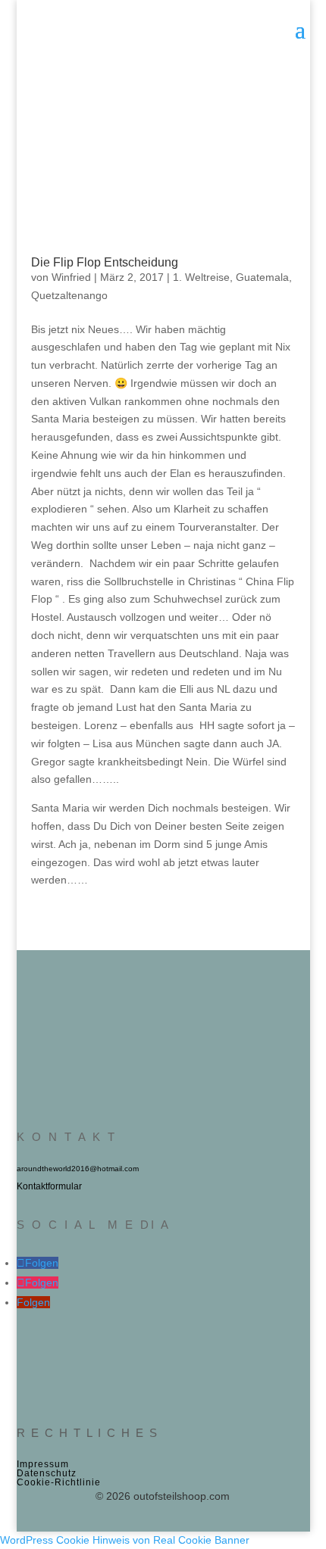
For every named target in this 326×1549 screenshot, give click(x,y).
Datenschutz (47, 1473)
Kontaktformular (49, 1186)
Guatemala (262, 277)
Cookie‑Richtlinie (59, 1482)
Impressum (43, 1464)
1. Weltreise (201, 277)
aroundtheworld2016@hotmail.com (78, 1168)
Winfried (71, 277)
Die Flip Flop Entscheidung (104, 262)
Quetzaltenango (69, 295)
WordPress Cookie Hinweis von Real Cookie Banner (124, 1540)
